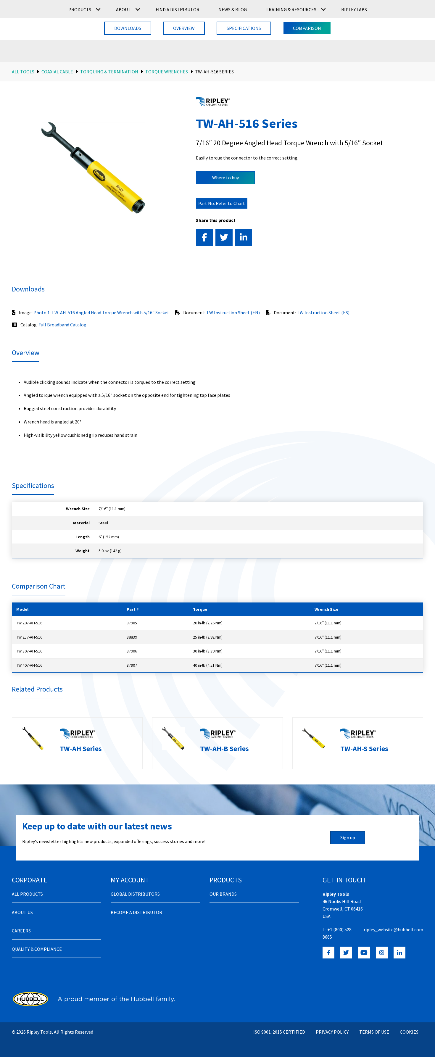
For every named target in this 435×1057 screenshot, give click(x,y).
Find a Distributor (177, 9)
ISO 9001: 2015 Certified (279, 1032)
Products (79, 9)
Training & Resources (291, 9)
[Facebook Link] (328, 952)
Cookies (409, 1032)
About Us (22, 912)
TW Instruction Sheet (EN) (233, 312)
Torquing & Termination (109, 72)
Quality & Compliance (37, 949)
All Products (27, 894)
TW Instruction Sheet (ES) (323, 312)
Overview (184, 28)
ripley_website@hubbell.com (393, 929)
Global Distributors (135, 894)
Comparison (307, 28)
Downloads (127, 28)
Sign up (347, 837)
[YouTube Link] (364, 952)
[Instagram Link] (382, 952)
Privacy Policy (332, 1032)
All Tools (23, 72)
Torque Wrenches (166, 72)
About (123, 9)
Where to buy (225, 178)
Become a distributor (136, 912)
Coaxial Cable (57, 72)
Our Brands (223, 894)
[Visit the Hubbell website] (93, 999)
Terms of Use (374, 1032)
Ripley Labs (354, 9)
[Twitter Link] (346, 952)
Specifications (244, 28)
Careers (21, 931)
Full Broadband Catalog (62, 325)
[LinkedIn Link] (399, 952)
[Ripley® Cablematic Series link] (213, 101)
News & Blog (232, 9)
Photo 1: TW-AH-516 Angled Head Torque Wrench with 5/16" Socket (101, 312)
